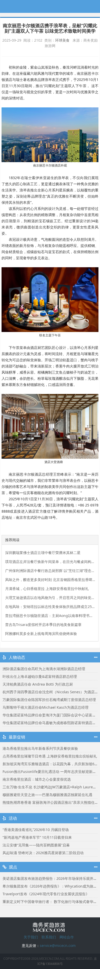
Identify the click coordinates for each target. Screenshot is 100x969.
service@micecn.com (58, 945)
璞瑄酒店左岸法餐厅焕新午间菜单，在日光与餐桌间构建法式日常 (50, 561)
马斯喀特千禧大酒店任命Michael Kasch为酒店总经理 (45, 707)
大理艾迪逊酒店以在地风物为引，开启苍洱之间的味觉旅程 (50, 597)
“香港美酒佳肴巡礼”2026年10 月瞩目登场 (36, 829)
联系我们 (49, 937)
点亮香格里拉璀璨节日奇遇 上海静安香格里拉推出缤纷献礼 (50, 756)
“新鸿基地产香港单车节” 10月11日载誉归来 (37, 837)
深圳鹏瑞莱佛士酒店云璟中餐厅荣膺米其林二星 (43, 552)
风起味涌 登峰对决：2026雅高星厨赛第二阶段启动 (43, 852)
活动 (13, 818)
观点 (13, 867)
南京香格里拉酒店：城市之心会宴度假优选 (37, 779)
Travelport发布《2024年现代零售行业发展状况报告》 (46, 893)
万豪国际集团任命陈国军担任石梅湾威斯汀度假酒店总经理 (49, 699)
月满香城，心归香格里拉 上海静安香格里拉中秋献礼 (47, 588)
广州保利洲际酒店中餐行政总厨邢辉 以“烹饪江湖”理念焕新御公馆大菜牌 (50, 570)
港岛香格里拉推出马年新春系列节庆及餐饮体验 (40, 748)
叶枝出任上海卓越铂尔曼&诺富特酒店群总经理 (40, 676)
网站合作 (66, 937)
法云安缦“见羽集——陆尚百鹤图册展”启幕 (36, 845)
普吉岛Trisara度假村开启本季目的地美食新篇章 (43, 624)
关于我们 (31, 937)
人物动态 (17, 657)
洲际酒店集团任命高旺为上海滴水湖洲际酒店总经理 (44, 668)
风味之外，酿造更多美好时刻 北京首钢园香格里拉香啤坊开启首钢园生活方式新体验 (50, 579)
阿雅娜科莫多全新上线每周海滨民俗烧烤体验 (41, 633)
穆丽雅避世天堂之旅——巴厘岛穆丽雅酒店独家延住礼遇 (47, 794)
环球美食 (62, 40)
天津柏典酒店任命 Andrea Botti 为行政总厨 (38, 684)
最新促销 (17, 737)
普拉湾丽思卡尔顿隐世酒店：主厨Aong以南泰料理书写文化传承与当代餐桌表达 (50, 615)
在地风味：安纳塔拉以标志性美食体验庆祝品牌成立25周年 (50, 606)
